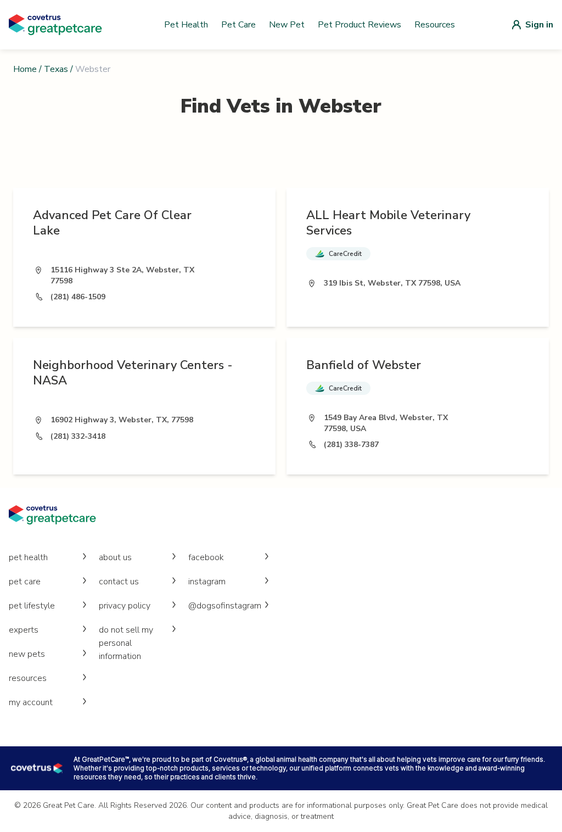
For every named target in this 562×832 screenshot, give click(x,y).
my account (31, 702)
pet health (28, 557)
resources (28, 678)
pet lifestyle (32, 606)
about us (115, 557)
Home (25, 69)
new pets (27, 654)
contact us (119, 582)
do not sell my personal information (126, 643)
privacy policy (124, 606)
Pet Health (186, 25)
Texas (56, 69)
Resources (434, 25)
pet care (25, 582)
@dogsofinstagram (224, 606)
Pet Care (238, 25)
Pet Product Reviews (359, 25)
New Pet (287, 25)
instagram (207, 582)
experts (23, 630)
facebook (206, 557)
